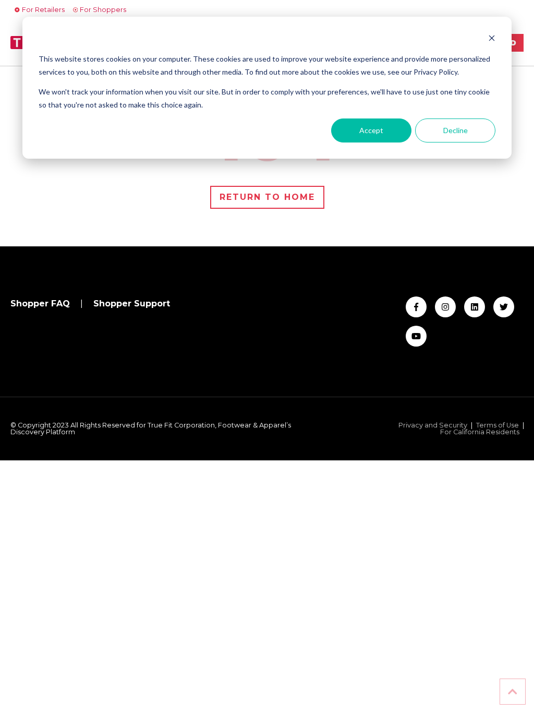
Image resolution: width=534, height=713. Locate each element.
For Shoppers (103, 10)
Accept (371, 130)
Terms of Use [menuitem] (497, 425)
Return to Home (267, 197)
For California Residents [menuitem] (479, 432)
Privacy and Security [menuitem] (432, 425)
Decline (455, 130)
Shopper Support (131, 303)
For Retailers (43, 10)
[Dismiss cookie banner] (491, 39)
